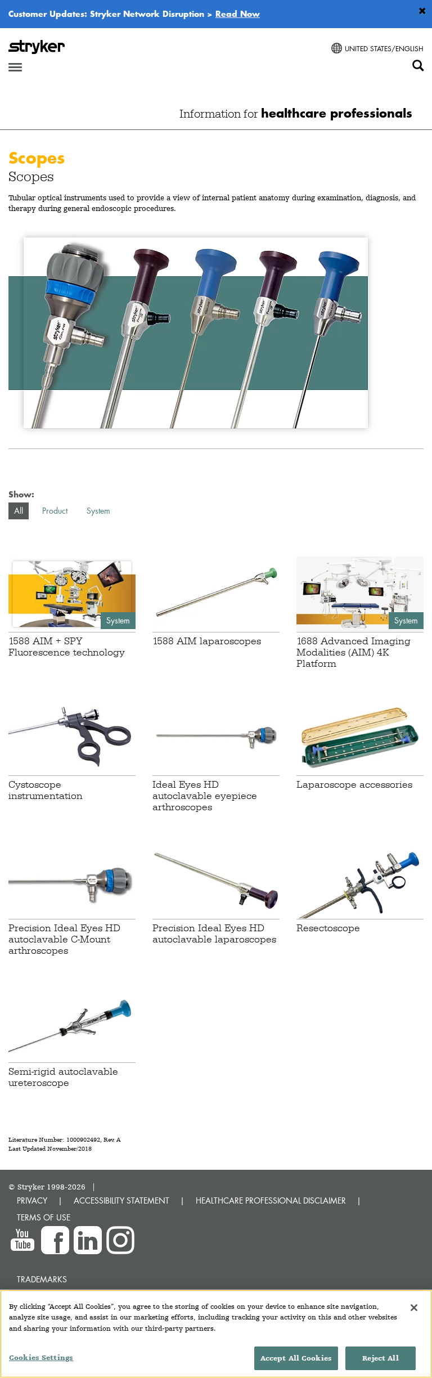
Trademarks (42, 1279)
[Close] (414, 1307)
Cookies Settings (41, 1357)
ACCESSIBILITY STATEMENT (121, 1200)
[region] (216, 1334)
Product (55, 510)
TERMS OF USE (43, 1217)
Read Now (237, 13)
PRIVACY (32, 1200)
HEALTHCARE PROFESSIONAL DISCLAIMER (271, 1200)
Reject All (380, 1358)
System (98, 510)
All (18, 510)
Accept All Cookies (296, 1358)
